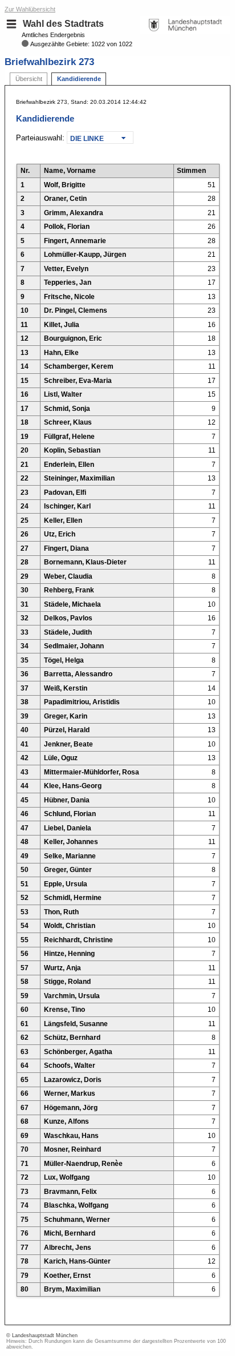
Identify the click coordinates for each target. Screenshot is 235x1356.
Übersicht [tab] (28, 78)
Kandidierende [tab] (79, 78)
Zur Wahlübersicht (30, 9)
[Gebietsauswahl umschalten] (11, 24)
